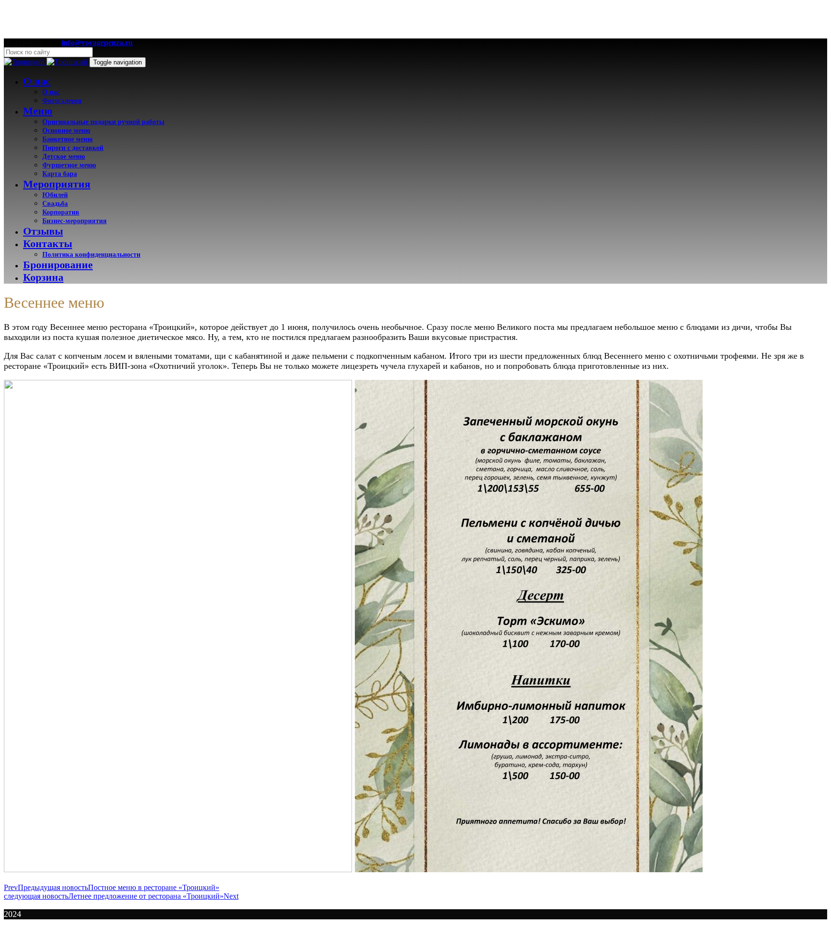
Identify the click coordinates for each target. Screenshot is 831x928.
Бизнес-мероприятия (74, 221)
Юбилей (55, 195)
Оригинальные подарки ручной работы (103, 121)
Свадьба (55, 203)
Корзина (43, 277)
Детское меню (63, 156)
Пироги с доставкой (72, 147)
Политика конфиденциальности (91, 254)
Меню (37, 111)
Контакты (47, 244)
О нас (36, 81)
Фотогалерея (62, 100)
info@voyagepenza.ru (97, 42)
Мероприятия (56, 184)
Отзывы (43, 231)
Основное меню (66, 130)
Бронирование (58, 265)
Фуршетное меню (69, 165)
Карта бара (59, 173)
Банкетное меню (67, 139)
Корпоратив (60, 212)
